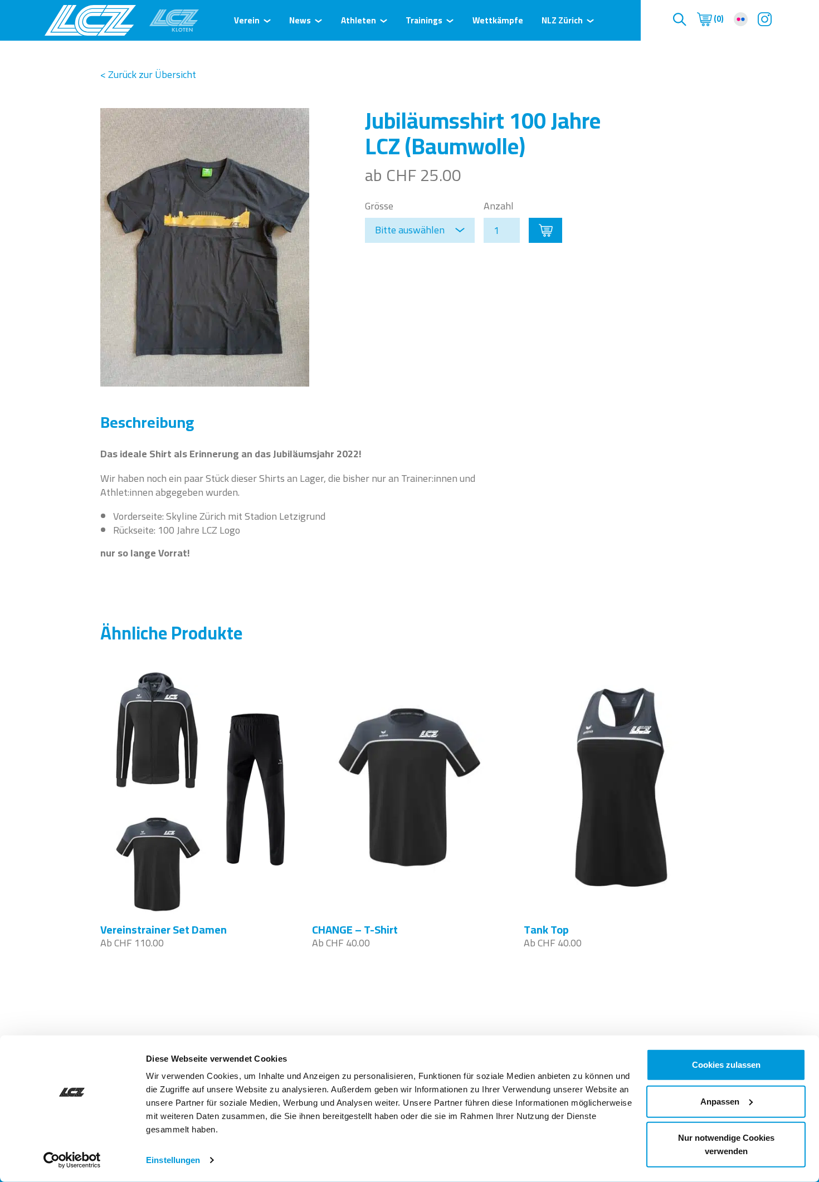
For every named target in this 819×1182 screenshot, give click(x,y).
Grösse (379, 206)
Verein (247, 20)
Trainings (424, 20)
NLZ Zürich (562, 20)
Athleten (358, 20)
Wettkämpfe (497, 20)
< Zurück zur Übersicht (148, 74)
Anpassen (719, 1101)
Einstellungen (173, 1160)
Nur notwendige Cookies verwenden (726, 1144)
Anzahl (499, 206)
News (300, 20)
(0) (718, 19)
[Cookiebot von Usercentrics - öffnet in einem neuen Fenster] (72, 1160)
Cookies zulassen (726, 1064)
